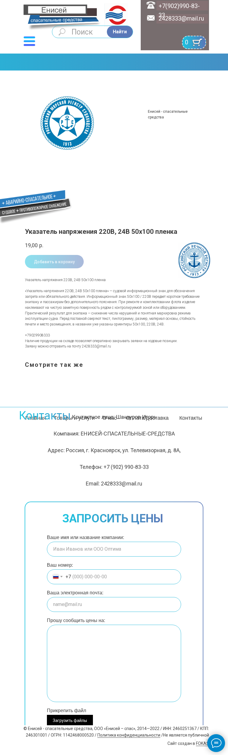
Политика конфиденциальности (128, 735)
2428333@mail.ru (181, 18)
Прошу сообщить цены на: (76, 620)
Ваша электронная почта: (75, 592)
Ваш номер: (60, 565)
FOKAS (202, 743)
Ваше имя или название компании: (85, 537)
